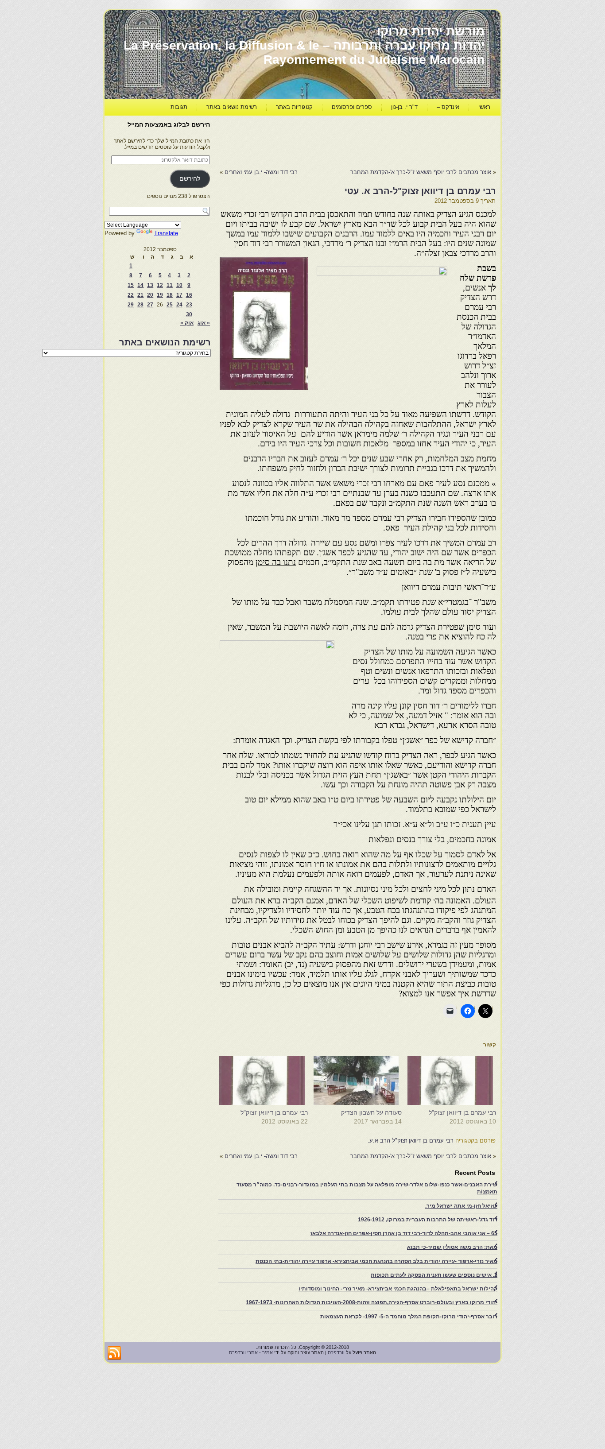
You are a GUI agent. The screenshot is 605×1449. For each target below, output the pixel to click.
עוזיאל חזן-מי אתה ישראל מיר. (461, 1206)
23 (189, 305)
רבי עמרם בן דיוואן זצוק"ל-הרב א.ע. (411, 1140)
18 (170, 295)
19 (160, 295)
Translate (166, 233)
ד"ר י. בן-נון (404, 107)
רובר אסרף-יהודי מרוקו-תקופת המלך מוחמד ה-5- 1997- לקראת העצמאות (408, 1316)
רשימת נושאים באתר (231, 107)
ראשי (484, 107)
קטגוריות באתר (294, 107)
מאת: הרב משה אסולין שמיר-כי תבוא (452, 1247)
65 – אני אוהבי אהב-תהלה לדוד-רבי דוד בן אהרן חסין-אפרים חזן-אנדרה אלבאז (403, 1233)
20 (150, 295)
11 (170, 285)
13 (150, 285)
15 (131, 285)
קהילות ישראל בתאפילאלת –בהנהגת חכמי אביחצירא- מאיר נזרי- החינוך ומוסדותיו (398, 1289)
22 (131, 295)
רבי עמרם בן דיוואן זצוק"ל (462, 1112)
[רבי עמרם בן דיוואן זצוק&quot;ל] (453, 1080)
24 (179, 305)
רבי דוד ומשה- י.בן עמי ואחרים (261, 172)
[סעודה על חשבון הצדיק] (359, 1080)
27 (150, 305)
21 (140, 295)
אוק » (187, 323)
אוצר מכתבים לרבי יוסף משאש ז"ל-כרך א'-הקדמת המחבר (420, 172)
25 (170, 305)
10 (179, 285)
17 (179, 295)
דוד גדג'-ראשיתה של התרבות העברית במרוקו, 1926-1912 (427, 1220)
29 (131, 305)
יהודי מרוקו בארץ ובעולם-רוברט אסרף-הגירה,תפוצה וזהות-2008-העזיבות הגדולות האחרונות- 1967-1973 (371, 1302)
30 (189, 314)
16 (189, 295)
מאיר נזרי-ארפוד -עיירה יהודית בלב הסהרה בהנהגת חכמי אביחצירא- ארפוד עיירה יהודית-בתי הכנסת (376, 1261)
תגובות (179, 107)
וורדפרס (336, 1352)
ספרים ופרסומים (352, 107)
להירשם (189, 178)
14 (140, 285)
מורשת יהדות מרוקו (431, 31)
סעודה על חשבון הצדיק (371, 1112)
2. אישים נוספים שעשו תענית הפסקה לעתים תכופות (434, 1275)
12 (160, 285)
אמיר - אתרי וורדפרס (251, 1352)
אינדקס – (448, 107)
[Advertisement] (335, 140)
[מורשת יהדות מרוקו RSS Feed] (114, 1353)
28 (140, 305)
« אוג (204, 323)
